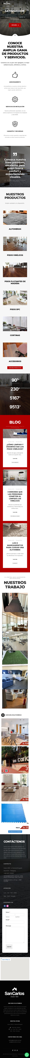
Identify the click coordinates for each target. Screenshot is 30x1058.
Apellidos (17, 916)
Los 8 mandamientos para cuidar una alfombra (15, 546)
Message (8, 926)
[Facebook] (13, 1050)
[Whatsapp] (17, 1050)
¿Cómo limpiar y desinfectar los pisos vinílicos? (15, 446)
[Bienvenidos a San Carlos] (7, 3)
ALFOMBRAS (15, 229)
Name (8, 912)
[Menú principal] (25, 3)
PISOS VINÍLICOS (15, 255)
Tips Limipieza (15, 462)
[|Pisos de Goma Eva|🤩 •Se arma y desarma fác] (15, 815)
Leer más (15, 458)
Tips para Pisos (19, 441)
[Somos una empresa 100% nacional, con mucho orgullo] (15, 759)
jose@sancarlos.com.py (15, 1042)
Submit (9, 946)
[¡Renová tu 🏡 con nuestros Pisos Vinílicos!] (15, 732)
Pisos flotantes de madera (15, 282)
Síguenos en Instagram (16, 831)
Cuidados (15, 563)
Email (8, 919)
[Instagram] (7, 906)
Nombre (7, 916)
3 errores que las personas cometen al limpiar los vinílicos (15, 496)
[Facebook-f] (5, 906)
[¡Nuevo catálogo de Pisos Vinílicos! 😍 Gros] (15, 787)
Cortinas (15, 335)
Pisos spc (15, 309)
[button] (15, 25)
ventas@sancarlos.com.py (15, 1040)
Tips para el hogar (15, 516)
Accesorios (15, 361)
